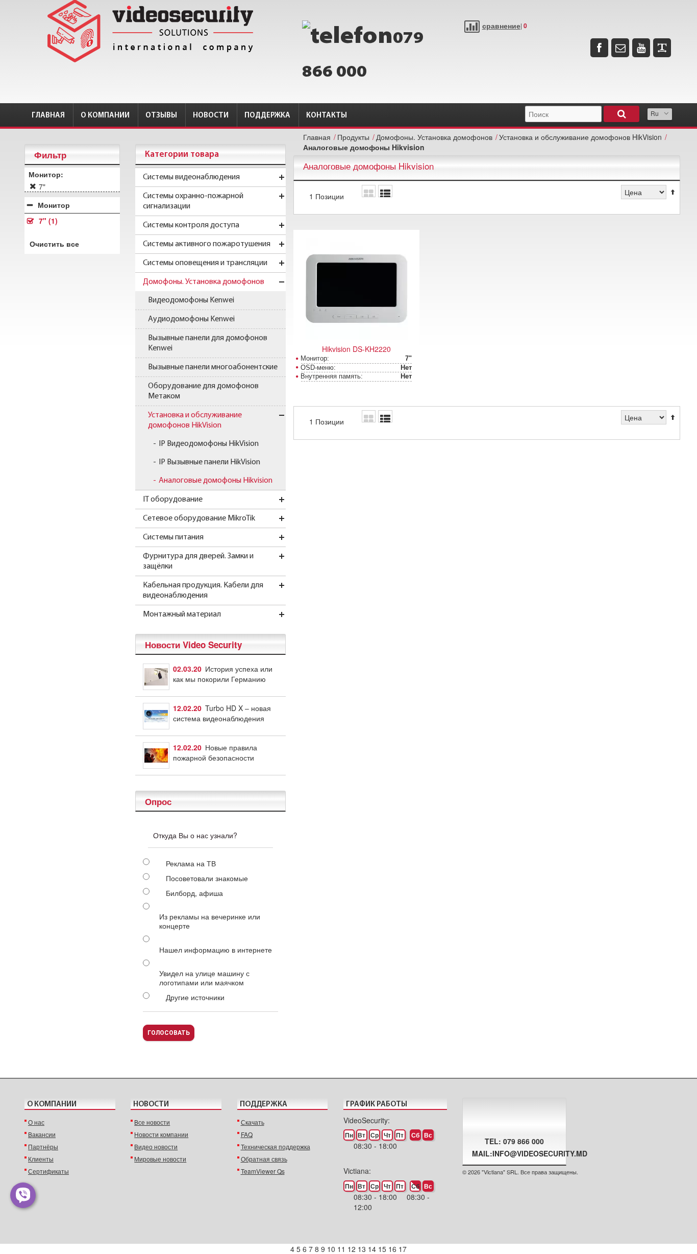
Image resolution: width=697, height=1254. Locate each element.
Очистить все (54, 244)
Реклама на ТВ (191, 863)
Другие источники (195, 997)
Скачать (252, 1122)
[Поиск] (621, 114)
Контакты (326, 116)
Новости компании (161, 1134)
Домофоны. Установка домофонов (434, 137)
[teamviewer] (662, 47)
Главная (48, 116)
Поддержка (267, 116)
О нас (36, 1122)
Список (385, 191)
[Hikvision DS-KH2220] (356, 288)
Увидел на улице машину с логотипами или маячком (204, 977)
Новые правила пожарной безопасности (215, 752)
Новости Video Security (193, 644)
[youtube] (641, 47)
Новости (211, 116)
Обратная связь (264, 1158)
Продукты (353, 137)
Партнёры (43, 1146)
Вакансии (42, 1134)
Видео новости (156, 1146)
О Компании (105, 116)
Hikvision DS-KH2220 (356, 349)
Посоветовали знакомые (207, 878)
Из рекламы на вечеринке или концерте (209, 921)
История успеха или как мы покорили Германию (222, 674)
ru (655, 113)
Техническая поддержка (275, 1146)
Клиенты (41, 1158)
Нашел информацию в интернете (215, 949)
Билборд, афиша (194, 892)
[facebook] (599, 47)
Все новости (152, 1122)
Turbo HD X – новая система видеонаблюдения (222, 713)
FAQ (247, 1134)
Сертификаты (48, 1171)
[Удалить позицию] (33, 186)
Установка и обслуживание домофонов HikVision (580, 137)
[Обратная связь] (620, 47)
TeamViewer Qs (263, 1171)
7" (48, 221)
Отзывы (161, 116)
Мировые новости (160, 1158)
